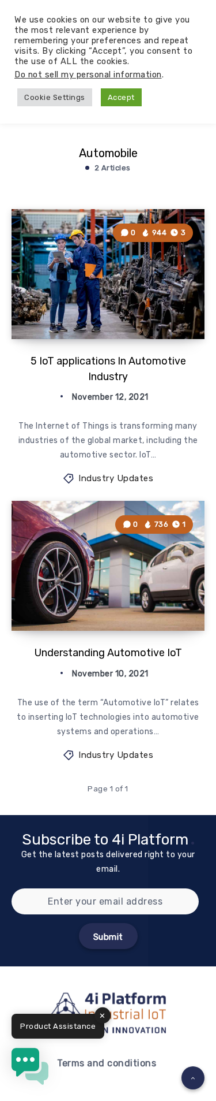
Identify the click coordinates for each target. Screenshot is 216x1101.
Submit (108, 937)
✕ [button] (102, 1015)
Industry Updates (115, 478)
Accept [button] (121, 97)
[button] (30, 1068)
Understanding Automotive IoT (108, 652)
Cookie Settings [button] (54, 97)
